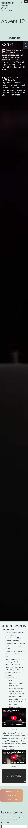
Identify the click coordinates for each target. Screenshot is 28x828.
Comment (5, 823)
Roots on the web (15, 707)
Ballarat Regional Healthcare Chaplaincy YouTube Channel (15, 672)
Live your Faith (10, 654)
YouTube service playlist (14, 667)
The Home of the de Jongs (7, 5)
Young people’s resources (14, 659)
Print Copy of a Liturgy (13, 651)
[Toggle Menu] (26, 1)
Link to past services (13, 664)
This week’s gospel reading (15, 643)
